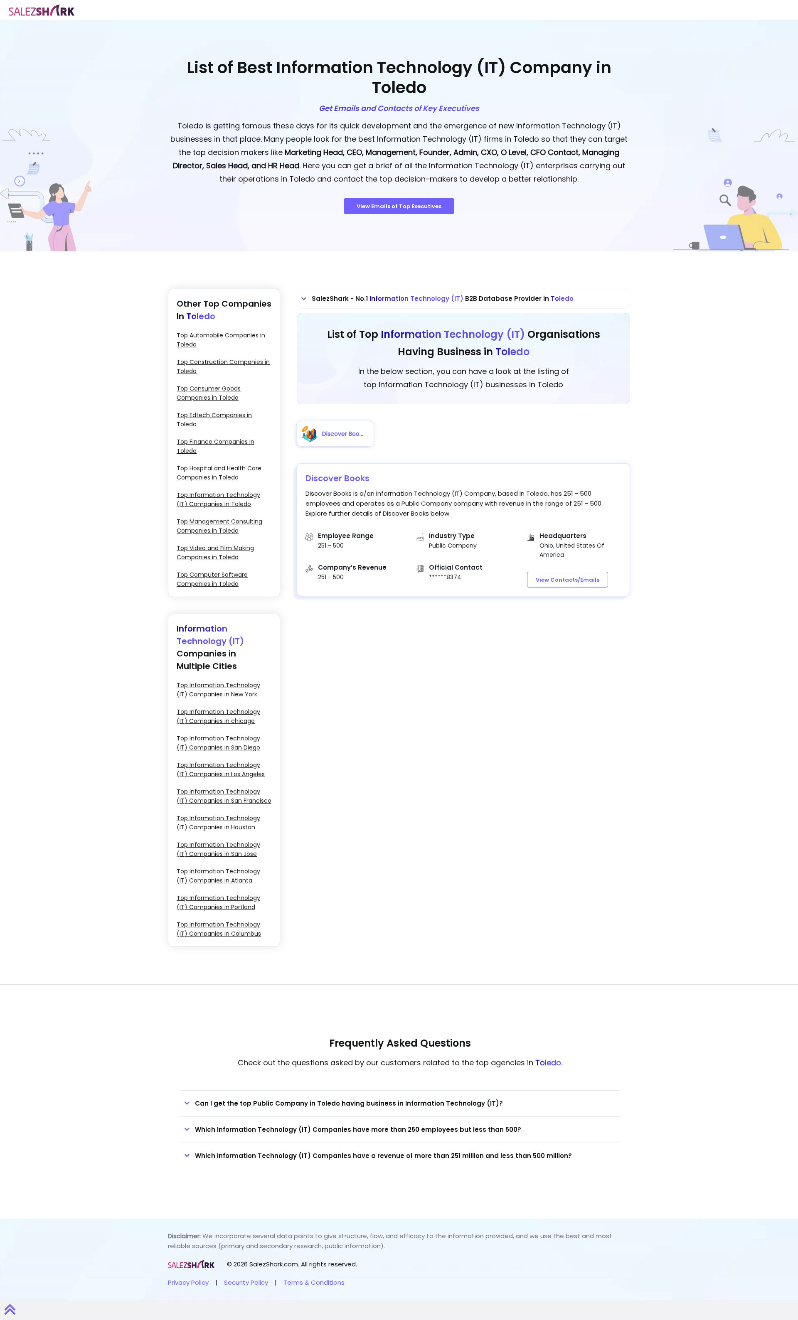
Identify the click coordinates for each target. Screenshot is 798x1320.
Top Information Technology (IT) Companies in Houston (218, 822)
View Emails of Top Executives (399, 206)
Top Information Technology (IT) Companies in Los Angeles (221, 769)
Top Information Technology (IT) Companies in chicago (218, 716)
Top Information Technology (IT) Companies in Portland (218, 902)
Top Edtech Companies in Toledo (214, 419)
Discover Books (337, 478)
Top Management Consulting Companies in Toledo (219, 526)
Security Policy (246, 1282)
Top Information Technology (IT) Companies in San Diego (218, 743)
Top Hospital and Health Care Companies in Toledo (219, 473)
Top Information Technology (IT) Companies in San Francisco (224, 796)
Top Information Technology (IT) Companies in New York (218, 689)
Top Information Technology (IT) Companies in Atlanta (218, 876)
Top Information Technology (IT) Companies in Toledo (218, 499)
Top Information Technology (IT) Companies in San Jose (218, 849)
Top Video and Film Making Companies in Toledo (215, 552)
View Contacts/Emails (567, 580)
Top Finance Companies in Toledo (215, 446)
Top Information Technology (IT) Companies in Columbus (219, 929)
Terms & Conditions (314, 1282)
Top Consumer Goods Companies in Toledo (209, 393)
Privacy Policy (188, 1282)
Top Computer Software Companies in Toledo (212, 579)
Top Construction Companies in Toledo (223, 366)
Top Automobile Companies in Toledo (221, 340)
